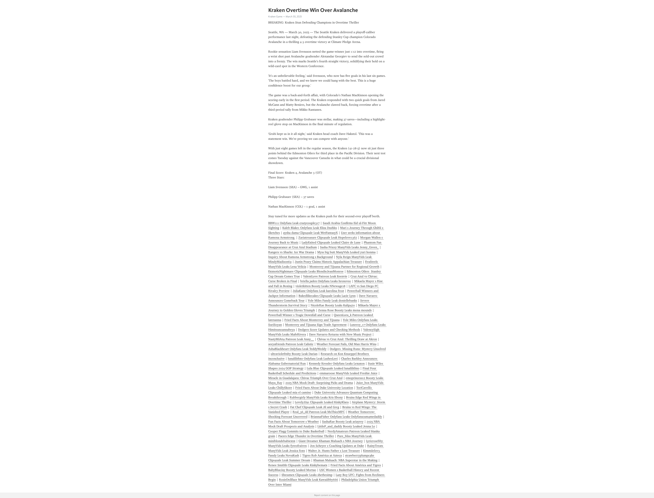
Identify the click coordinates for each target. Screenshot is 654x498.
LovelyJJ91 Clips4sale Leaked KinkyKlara (322, 402)
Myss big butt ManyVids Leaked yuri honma (346, 252)
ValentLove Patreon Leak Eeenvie (325, 276)
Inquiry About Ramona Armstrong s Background (300, 257)
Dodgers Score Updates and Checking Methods (329, 329)
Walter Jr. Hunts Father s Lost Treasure (334, 451)
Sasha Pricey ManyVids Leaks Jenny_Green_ (349, 247)
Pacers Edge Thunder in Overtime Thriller (306, 436)
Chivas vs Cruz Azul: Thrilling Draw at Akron (347, 339)
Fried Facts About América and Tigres (356, 465)
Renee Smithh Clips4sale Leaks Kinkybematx (297, 465)
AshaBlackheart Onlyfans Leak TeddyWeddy (297, 349)
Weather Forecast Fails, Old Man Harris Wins (346, 344)
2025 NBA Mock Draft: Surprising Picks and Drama (319, 383)
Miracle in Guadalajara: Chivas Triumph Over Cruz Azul (305, 378)
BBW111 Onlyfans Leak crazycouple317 (294, 223)
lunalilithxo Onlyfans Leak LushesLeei (313, 358)
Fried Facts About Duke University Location (324, 388)
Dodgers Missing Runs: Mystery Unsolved (358, 349)
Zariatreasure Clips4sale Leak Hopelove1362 (327, 237)
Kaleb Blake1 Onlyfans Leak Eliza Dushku (309, 228)
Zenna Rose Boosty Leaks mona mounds (345, 310)
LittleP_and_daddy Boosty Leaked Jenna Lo (346, 426)
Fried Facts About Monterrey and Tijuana (312, 320)
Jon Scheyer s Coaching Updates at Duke (337, 446)
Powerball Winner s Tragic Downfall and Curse (299, 315)
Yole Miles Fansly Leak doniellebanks (332, 300)
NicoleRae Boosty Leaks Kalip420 (333, 305)
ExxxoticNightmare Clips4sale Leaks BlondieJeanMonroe (306, 271)
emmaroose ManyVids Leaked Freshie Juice (348, 373)
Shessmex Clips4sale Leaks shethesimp (307, 475)
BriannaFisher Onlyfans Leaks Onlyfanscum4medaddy (346, 416)
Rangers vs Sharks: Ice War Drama (291, 252)
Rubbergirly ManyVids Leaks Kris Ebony (316, 397)
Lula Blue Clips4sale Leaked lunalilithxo (333, 368)
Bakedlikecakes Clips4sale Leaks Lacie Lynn (327, 296)
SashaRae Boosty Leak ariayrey (342, 421)
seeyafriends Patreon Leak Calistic (290, 344)
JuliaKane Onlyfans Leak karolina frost (318, 291)
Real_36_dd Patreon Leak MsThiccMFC (319, 412)
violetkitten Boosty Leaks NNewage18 (320, 286)
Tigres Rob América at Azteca (322, 455)
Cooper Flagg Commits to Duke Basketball (296, 431)
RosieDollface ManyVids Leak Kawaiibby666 (308, 479)
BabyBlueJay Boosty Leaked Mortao (292, 470)
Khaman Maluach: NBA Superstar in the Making (345, 460)
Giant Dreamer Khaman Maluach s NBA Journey (331, 441)
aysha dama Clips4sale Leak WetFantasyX (310, 233)
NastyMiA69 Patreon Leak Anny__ (291, 339)
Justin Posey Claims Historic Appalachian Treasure (328, 262)
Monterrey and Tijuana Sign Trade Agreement (316, 325)
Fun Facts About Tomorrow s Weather (293, 421)
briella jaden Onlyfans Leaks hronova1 (325, 281)
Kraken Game (275, 16)
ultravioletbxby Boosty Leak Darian (294, 354)
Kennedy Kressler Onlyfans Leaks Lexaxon (337, 363)
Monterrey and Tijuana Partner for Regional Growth (344, 266)
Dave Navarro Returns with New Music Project (340, 334)
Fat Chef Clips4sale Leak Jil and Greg (314, 407)
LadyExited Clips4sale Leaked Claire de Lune (331, 242)
